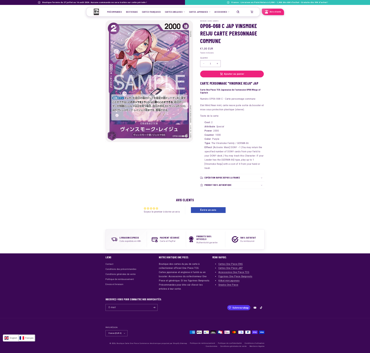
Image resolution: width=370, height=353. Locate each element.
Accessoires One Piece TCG (233, 272)
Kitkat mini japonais (229, 280)
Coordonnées (211, 346)
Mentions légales (257, 346)
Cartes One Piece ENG (230, 264)
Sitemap (183, 343)
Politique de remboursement (120, 279)
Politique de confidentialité (230, 343)
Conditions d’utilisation (254, 343)
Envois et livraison (114, 284)
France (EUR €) (115, 333)
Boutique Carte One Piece (128, 343)
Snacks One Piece (228, 284)
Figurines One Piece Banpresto (235, 276)
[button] (175, 12)
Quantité (204, 58)
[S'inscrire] (154, 307)
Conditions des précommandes (121, 269)
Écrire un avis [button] (208, 210)
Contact (109, 264)
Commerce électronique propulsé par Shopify (159, 343)
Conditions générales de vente (121, 274)
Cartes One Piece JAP (230, 268)
